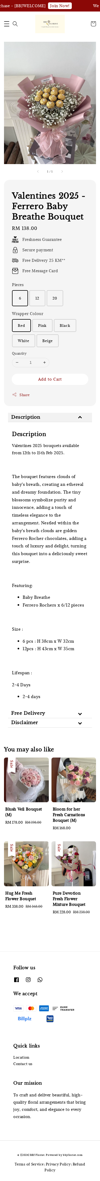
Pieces (18, 284)
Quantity (19, 353)
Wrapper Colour (27, 313)
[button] (7, 24)
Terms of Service (29, 1164)
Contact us (23, 1063)
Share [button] (24, 394)
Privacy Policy (58, 1164)
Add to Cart (50, 379)
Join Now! (56, 6)
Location (21, 1057)
